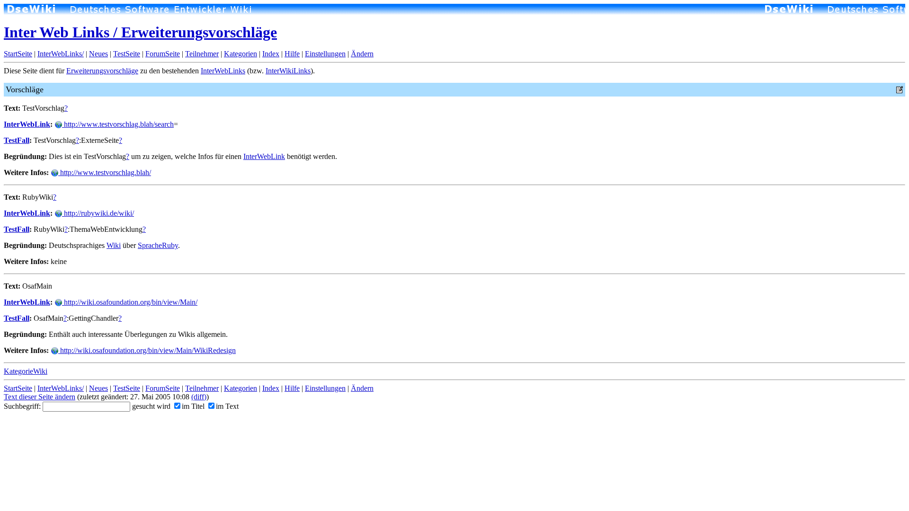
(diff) (198, 397)
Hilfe (292, 54)
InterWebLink (27, 124)
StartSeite (18, 54)
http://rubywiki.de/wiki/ (98, 213)
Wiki (114, 245)
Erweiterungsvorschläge (102, 71)
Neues (98, 54)
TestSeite (126, 54)
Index (270, 54)
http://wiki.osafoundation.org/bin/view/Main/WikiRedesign (147, 350)
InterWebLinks (223, 71)
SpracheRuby (158, 245)
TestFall (16, 140)
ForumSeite (162, 54)
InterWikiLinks (288, 71)
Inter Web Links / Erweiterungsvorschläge (140, 32)
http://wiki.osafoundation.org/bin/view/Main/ (129, 302)
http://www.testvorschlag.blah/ (104, 172)
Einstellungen (325, 54)
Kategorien (240, 54)
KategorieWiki (25, 371)
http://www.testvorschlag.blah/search (118, 124)
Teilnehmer (202, 54)
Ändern (362, 54)
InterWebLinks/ (60, 54)
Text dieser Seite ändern (39, 397)
